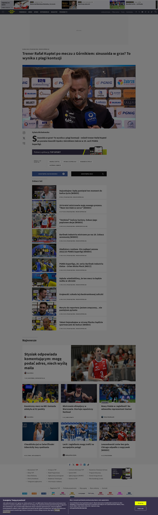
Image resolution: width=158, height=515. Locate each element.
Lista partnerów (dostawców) (78, 508)
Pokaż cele (140, 508)
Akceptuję (140, 503)
